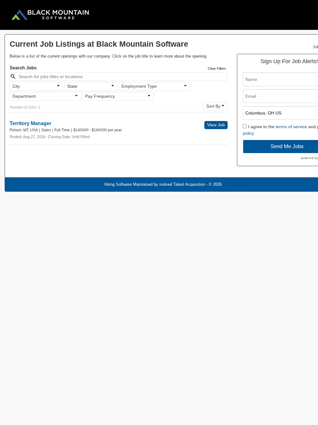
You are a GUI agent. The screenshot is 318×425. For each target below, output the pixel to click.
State (72, 86)
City (16, 86)
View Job (216, 124)
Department (24, 96)
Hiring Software (118, 184)
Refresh (240, 184)
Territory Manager (30, 123)
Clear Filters (217, 68)
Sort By (213, 106)
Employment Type (139, 86)
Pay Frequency (100, 96)
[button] (36, 86)
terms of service (291, 126)
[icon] (58, 86)
